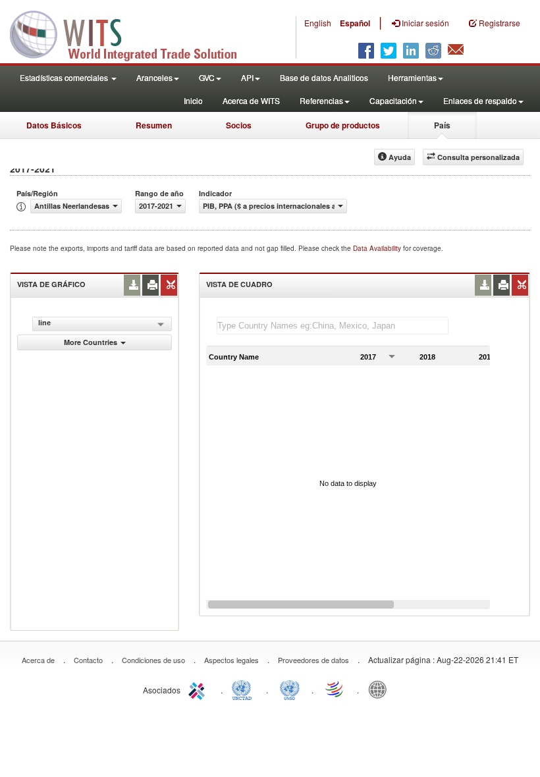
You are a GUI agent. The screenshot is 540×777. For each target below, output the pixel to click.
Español (355, 23)
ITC (199, 689)
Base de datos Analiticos (324, 77)
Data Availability (378, 248)
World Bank (380, 689)
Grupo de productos (343, 125)
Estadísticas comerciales (65, 77)
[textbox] (332, 326)
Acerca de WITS (251, 100)
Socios (239, 125)
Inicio (193, 100)
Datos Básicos (54, 125)
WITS (131, 33)
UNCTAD (244, 689)
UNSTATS (290, 689)
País (442, 125)
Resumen (154, 125)
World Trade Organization (335, 689)
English (317, 22)
